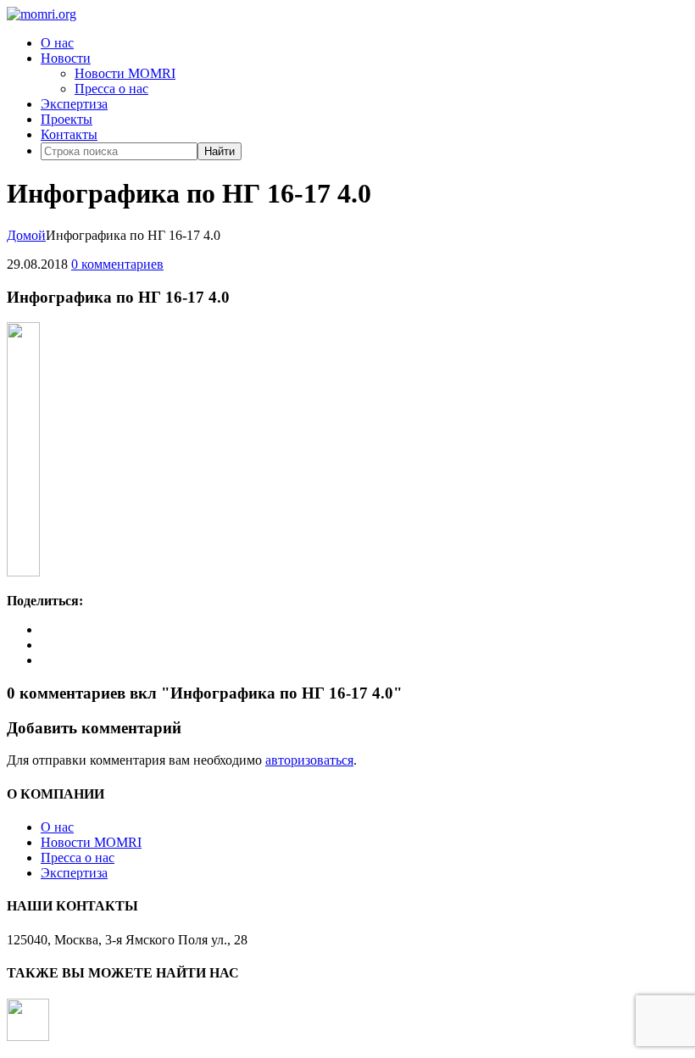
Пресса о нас (111, 88)
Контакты (69, 134)
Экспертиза (74, 104)
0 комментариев (117, 264)
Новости (66, 58)
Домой (26, 235)
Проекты (66, 119)
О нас (57, 43)
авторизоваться (309, 760)
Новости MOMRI (125, 73)
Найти (219, 151)
